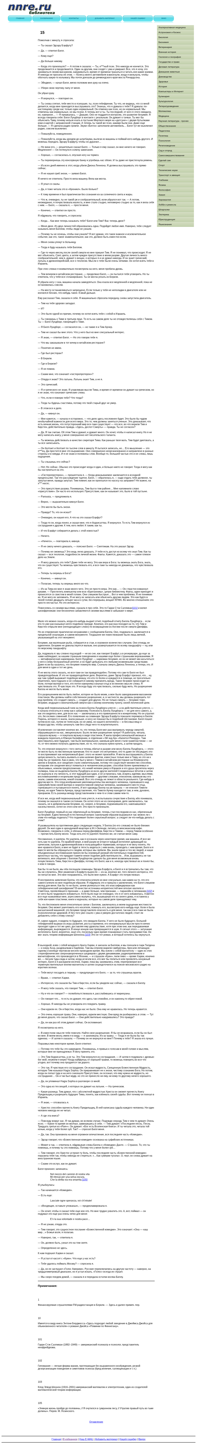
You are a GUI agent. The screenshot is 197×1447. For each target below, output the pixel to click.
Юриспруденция (167, 219)
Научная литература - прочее (174, 121)
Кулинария (164, 96)
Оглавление (96, 1422)
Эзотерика (164, 214)
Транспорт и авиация (169, 175)
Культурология (166, 101)
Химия (162, 195)
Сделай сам (165, 160)
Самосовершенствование (171, 155)
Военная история (167, 52)
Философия (165, 190)
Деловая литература (169, 67)
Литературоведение (169, 106)
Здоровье (163, 81)
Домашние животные (169, 71)
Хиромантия (165, 199)
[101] (135, 608)
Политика (163, 135)
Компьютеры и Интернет (171, 91)
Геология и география (170, 57)
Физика (162, 185)
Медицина (164, 116)
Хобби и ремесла (167, 204)
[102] (149, 891)
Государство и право (169, 62)
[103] (87, 934)
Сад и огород (165, 150)
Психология (164, 140)
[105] (84, 1179)
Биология (163, 37)
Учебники (163, 180)
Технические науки (168, 170)
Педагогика (164, 131)
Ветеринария (165, 47)
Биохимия (164, 42)
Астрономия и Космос (170, 32)
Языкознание (165, 224)
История (163, 86)
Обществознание (167, 126)
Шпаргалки (164, 209)
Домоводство (165, 76)
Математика (165, 111)
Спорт (162, 165)
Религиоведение (167, 145)
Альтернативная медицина (172, 27)
